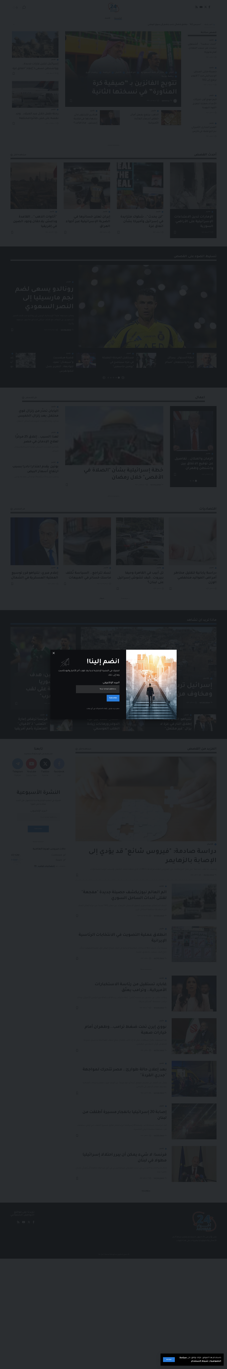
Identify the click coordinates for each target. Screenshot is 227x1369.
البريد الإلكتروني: (110, 683)
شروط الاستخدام (199, 1361)
